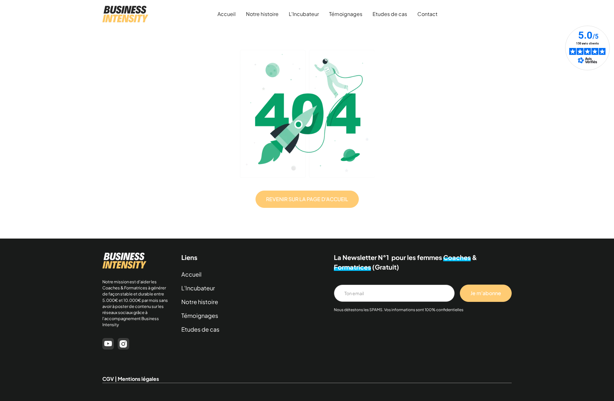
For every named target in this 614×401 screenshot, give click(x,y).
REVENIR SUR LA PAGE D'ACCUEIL (307, 199)
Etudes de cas (390, 14)
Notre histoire (262, 14)
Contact (427, 14)
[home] (125, 14)
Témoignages (345, 14)
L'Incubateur (304, 14)
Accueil (226, 14)
